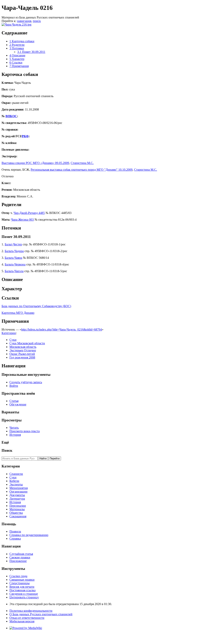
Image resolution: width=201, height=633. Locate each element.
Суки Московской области (27, 343)
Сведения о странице (23, 593)
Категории (9, 333)
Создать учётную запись (25, 382)
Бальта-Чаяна (13, 257)
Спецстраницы (19, 583)
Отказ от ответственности (26, 617)
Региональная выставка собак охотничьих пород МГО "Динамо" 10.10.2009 (81, 169)
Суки (12, 339)
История (15, 434)
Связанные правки (22, 579)
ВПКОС (11, 116)
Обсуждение (17, 404)
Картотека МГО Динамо (18, 312)
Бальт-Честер (13, 244)
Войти (13, 385)
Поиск (7, 450)
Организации (18, 491)
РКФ (25, 136)
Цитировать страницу (24, 597)
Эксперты (16, 484)
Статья (13, 401)
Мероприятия (18, 488)
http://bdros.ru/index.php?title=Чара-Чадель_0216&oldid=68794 (61, 329)
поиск (37, 21)
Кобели (14, 481)
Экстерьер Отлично (22, 350)
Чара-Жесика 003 (22, 219)
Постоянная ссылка (22, 590)
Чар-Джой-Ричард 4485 (29, 213)
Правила (15, 531)
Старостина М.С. (82, 163)
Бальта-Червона (15, 264)
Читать (14, 427)
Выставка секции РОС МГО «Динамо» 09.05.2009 (35, 163)
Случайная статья (21, 554)
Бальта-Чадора (14, 251)
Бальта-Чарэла (14, 271)
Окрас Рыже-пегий (22, 354)
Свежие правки (19, 557)
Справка (15, 538)
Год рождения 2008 (22, 357)
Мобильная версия (21, 621)
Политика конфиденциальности (30, 610)
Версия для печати (21, 586)
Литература (17, 498)
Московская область (22, 346)
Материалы (17, 509)
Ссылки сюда (18, 576)
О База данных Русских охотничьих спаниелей (40, 614)
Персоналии (17, 505)
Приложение (18, 561)
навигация (24, 21)
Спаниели (16, 473)
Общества (16, 512)
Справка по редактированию (28, 535)
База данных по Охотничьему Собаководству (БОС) (36, 306)
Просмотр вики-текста (24, 431)
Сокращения (17, 516)
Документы (17, 495)
